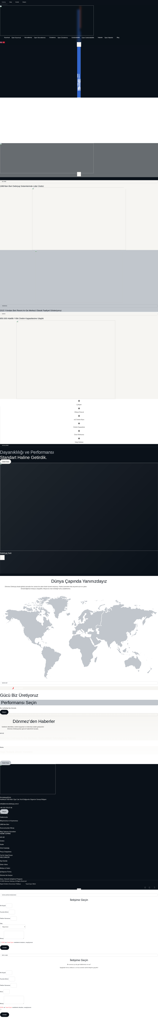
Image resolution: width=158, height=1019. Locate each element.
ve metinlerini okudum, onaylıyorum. (17, 942)
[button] (79, 178)
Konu (1, 991)
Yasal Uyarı (10, 942)
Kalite (2, 844)
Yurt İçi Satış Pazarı (6, 855)
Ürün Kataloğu (4, 848)
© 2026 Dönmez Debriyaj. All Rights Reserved (13, 881)
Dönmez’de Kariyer (6, 875)
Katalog (4, 2)
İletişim (24, 2)
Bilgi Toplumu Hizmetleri (8, 831)
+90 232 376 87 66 (6, 807)
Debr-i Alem (4, 864)
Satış (10, 2)
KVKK (3, 942)
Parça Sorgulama (5, 851)
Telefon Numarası (5, 918)
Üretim (2, 841)
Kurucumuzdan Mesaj (7, 828)
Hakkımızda (4, 817)
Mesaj (2, 938)
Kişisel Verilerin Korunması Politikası (10, 884)
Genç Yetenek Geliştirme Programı (11, 879)
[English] (1, 42)
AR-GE (2, 837)
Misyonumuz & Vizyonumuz (9, 821)
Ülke (1, 923)
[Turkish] (4, 42)
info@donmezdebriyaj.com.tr (9, 804)
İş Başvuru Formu (5, 872)
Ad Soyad (3, 905)
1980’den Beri (4, 824)
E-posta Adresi (4, 912)
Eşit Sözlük (3, 861)
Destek (17, 2)
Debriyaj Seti (5, 553)
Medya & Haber (5, 868)
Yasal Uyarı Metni (31, 884)
